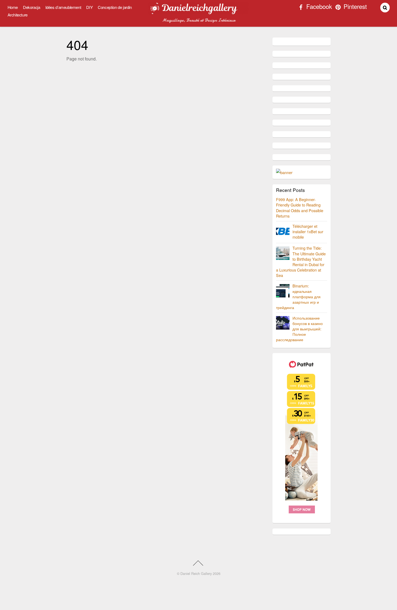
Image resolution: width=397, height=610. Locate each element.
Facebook (318, 7)
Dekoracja (31, 7)
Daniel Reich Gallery (196, 573)
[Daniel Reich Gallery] (198, 11)
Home (13, 7)
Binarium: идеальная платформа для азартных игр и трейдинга (298, 296)
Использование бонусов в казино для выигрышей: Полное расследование (299, 329)
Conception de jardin (115, 7)
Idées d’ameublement (63, 7)
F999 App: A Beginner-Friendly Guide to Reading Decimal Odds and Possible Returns (299, 207)
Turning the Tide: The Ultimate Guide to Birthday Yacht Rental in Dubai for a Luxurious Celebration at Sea (301, 261)
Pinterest (354, 7)
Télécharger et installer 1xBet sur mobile (307, 231)
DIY (89, 7)
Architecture (18, 15)
